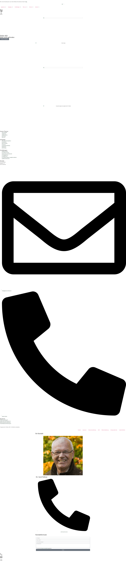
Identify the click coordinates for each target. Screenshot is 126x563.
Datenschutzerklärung (45, 548)
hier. (26, 1)
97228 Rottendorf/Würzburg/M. (5, 423)
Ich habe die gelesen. (44, 548)
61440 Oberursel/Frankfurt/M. (5, 421)
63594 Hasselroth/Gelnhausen (5, 422)
